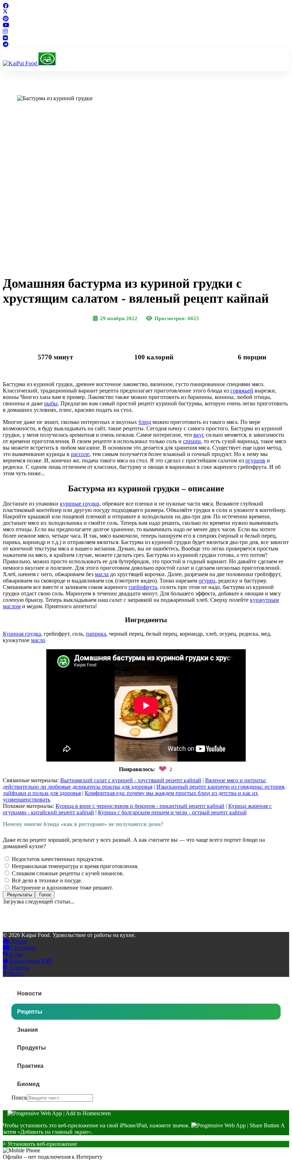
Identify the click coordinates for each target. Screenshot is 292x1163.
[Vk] (5, 38)
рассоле (80, 454)
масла (102, 574)
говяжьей (241, 391)
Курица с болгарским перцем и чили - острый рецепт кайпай (172, 812)
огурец (207, 581)
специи (192, 441)
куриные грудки (79, 504)
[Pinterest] (6, 19)
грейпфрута (143, 587)
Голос (45, 894)
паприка (96, 634)
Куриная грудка (22, 634)
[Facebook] (6, 6)
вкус (198, 435)
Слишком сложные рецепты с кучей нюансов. (67, 873)
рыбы (51, 403)
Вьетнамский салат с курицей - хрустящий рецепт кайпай (130, 780)
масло (38, 640)
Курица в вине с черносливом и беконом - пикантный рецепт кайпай (140, 806)
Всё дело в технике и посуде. (46, 880)
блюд (145, 422)
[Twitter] (5, 12)
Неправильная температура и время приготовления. (74, 866)
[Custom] (6, 44)
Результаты (19, 894)
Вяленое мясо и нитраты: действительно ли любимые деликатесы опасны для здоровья (134, 783)
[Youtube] (6, 25)
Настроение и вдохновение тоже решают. (61, 888)
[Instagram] (5, 32)
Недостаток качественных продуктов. (57, 859)
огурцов (255, 460)
